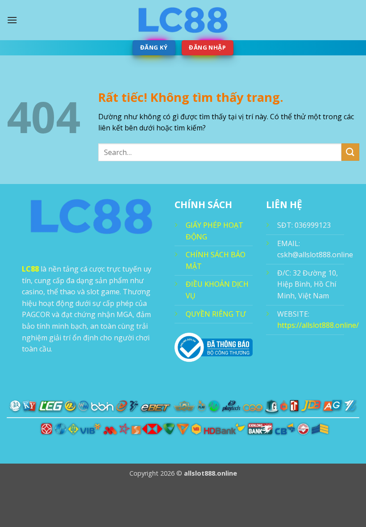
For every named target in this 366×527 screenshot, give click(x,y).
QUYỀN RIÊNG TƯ (215, 314)
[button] (12, 20)
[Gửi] (350, 152)
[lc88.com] (183, 20)
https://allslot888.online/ (318, 325)
